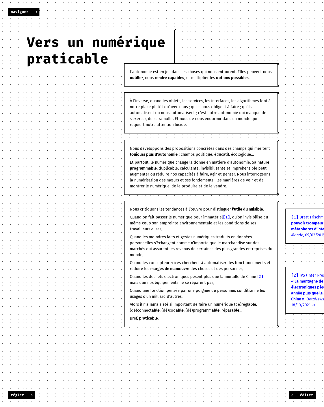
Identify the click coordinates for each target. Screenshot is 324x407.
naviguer (19, 12)
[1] (226, 217)
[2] (259, 276)
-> (35, 12)
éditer (306, 395)
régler (17, 395)
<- (293, 395)
